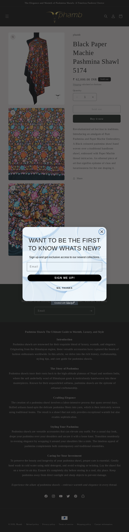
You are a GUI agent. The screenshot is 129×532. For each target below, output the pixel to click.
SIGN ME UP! (64, 277)
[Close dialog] (102, 232)
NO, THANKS (65, 288)
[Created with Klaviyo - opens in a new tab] (64, 303)
